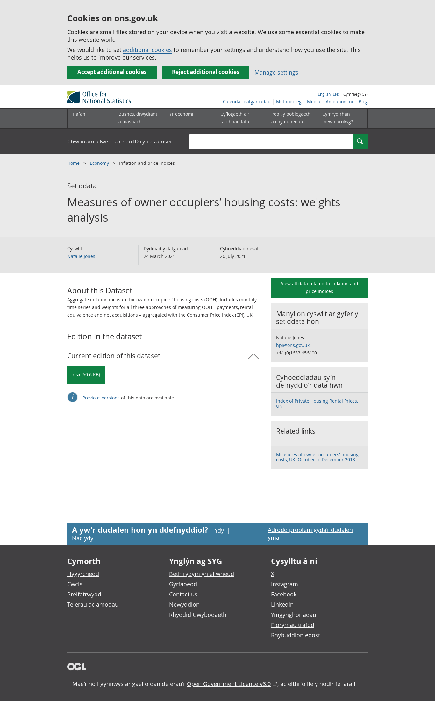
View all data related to (319, 287)
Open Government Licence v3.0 (229, 684)
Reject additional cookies (205, 72)
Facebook (283, 594)
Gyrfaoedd (183, 584)
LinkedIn (282, 604)
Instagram (284, 584)
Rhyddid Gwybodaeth (197, 614)
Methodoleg (289, 102)
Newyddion (184, 604)
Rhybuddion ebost (295, 635)
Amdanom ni (339, 102)
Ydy (219, 530)
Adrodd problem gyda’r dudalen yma (310, 533)
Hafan (79, 114)
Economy (100, 163)
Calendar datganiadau (247, 102)
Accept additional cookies (111, 72)
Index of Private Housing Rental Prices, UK (317, 403)
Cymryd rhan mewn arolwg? (337, 118)
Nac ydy (82, 538)
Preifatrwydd (84, 594)
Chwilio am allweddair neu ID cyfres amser (119, 141)
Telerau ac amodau (92, 604)
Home (74, 163)
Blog (363, 102)
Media (313, 102)
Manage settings (276, 72)
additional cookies (147, 50)
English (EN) (328, 94)
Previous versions (101, 398)
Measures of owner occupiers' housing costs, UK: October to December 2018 (317, 457)
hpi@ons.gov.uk (293, 345)
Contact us (183, 594)
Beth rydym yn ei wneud (201, 574)
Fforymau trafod (292, 625)
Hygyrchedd (83, 574)
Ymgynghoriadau (293, 614)
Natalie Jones (81, 256)
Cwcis (74, 584)
